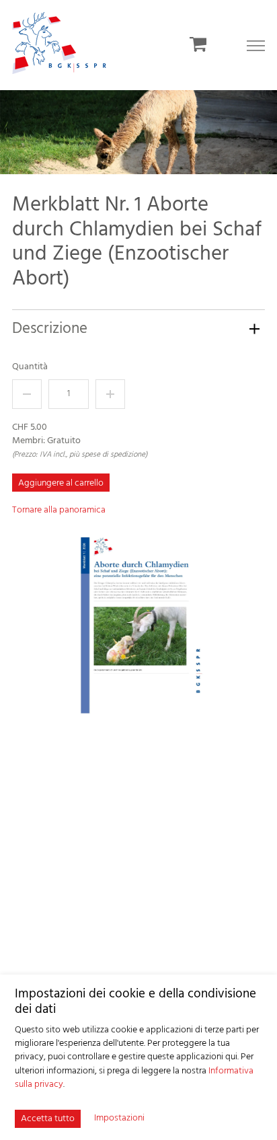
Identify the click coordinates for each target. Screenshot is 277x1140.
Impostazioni (119, 1118)
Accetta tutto (48, 1119)
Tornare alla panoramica (59, 510)
